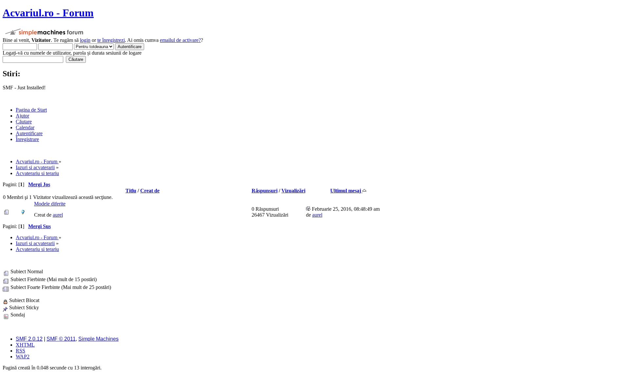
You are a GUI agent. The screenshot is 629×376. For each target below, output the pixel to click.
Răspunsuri (264, 190)
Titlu (130, 190)
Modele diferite (50, 203)
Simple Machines (98, 339)
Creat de (150, 190)
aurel (58, 215)
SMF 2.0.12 (29, 339)
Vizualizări (293, 190)
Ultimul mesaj (346, 190)
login (85, 40)
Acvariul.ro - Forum (48, 13)
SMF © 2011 (61, 339)
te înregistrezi (111, 40)
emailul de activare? (180, 40)
